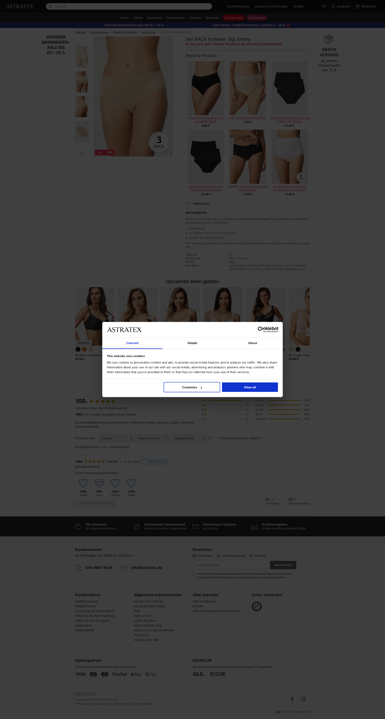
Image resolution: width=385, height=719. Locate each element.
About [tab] (252, 342)
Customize (189, 387)
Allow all (250, 387)
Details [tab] (193, 342)
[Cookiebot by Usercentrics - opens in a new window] (260, 330)
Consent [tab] (132, 342)
